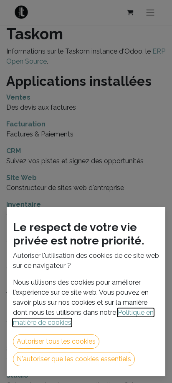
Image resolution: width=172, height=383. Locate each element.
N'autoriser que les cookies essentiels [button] (74, 359)
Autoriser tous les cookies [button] (56, 341)
